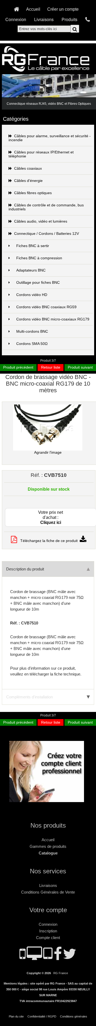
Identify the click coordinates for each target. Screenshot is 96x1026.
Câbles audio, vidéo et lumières (40, 221)
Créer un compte (63, 9)
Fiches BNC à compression (39, 258)
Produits (69, 19)
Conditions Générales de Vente (48, 892)
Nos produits (48, 825)
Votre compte (48, 910)
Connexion (15, 19)
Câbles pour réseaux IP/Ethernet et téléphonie (41, 154)
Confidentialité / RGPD (41, 1016)
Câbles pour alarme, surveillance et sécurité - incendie (50, 138)
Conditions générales (73, 1016)
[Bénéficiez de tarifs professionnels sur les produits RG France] (48, 799)
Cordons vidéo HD (31, 295)
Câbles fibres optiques (33, 193)
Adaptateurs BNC (31, 270)
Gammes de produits (48, 846)
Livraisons (44, 19)
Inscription (48, 931)
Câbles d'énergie (28, 181)
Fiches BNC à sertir (32, 246)
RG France (60, 973)
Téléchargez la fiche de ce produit (48, 541)
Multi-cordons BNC (32, 331)
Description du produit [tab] (25, 569)
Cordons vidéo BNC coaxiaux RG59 (46, 307)
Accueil (33, 9)
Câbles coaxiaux (28, 168)
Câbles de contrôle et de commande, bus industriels (46, 207)
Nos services (48, 871)
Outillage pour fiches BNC (38, 283)
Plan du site (16, 1016)
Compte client (48, 937)
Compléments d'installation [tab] (29, 697)
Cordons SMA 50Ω (31, 344)
